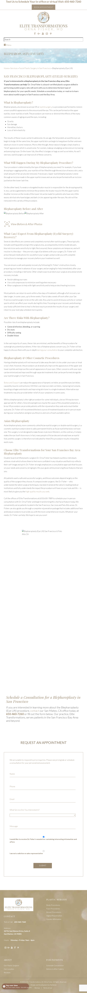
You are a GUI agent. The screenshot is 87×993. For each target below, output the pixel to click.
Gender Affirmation (53, 919)
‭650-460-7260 (15, 714)
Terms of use (47, 988)
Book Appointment (43, 7)
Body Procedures (53, 905)
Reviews (7, 972)
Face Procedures (53, 909)
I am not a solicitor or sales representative (26, 853)
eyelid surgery (46, 107)
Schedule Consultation (55, 965)
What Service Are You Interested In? (24, 810)
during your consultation (47, 350)
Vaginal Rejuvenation (54, 916)
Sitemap (37, 988)
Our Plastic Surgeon (11, 965)
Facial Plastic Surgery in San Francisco (35, 68)
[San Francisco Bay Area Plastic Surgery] (18, 906)
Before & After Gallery (55, 969)
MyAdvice (53, 985)
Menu (8, 45)
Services (14, 68)
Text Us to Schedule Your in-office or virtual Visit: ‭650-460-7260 (43, 1)
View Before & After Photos (26, 224)
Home (6, 68)
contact (34, 710)
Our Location (9, 969)
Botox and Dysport (12, 382)
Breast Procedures (53, 912)
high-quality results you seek (37, 491)
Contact (9, 916)
